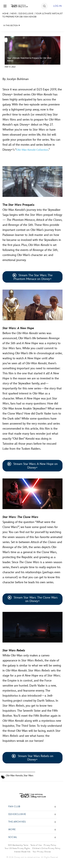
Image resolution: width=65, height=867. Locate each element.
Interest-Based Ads (22, 851)
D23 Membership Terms (18, 845)
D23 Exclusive (26, 13)
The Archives (17, 821)
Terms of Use (36, 845)
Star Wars (28, 775)
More (12, 829)
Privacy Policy (50, 845)
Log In (57, 6)
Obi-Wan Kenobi (14, 775)
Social (12, 837)
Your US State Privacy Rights (17, 848)
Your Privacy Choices (42, 851)
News (14, 13)
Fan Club (14, 806)
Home (5, 13)
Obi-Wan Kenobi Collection (32, 150)
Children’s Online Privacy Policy (46, 848)
